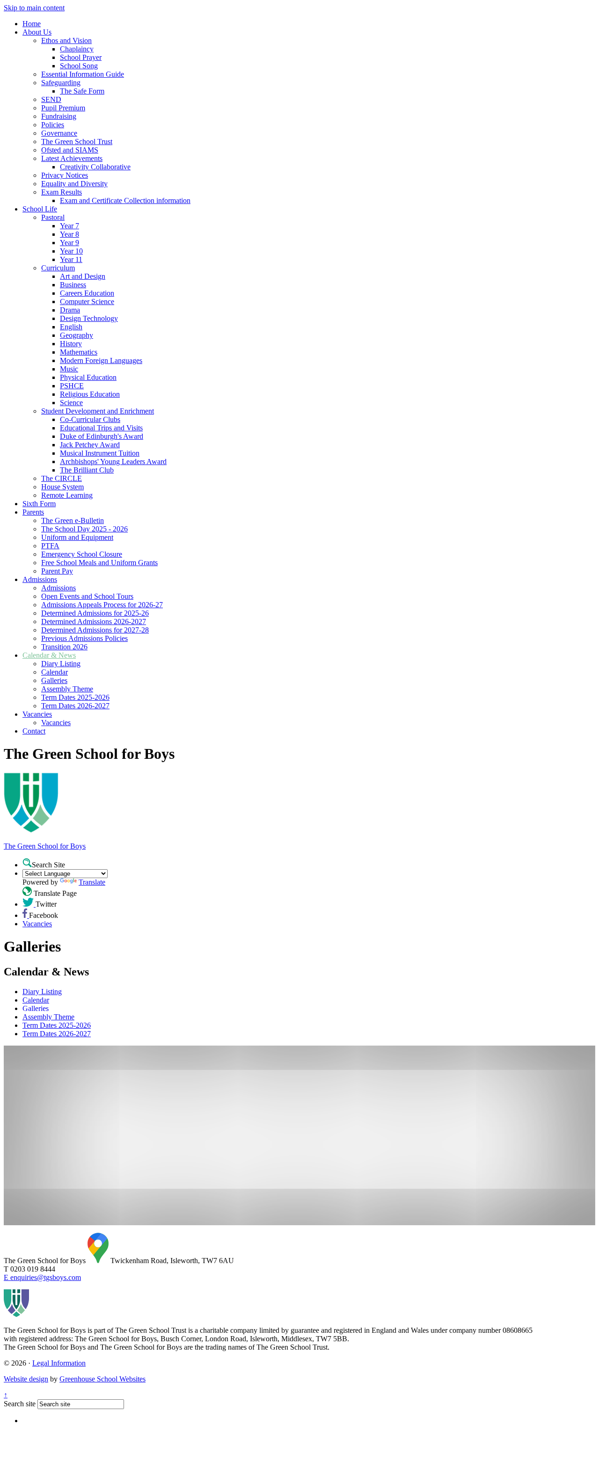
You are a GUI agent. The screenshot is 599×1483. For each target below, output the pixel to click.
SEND (51, 99)
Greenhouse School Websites (102, 1379)
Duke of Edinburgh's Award (101, 436)
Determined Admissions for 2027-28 (95, 630)
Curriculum (58, 268)
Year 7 (69, 226)
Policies (52, 125)
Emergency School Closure (81, 554)
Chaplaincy (77, 49)
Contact (33, 731)
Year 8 (69, 234)
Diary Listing (60, 664)
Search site (20, 1404)
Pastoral (53, 217)
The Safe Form (82, 91)
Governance (59, 133)
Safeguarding (60, 83)
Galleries (54, 680)
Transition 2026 (64, 647)
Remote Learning (67, 495)
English (71, 327)
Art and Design (82, 276)
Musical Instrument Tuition (99, 453)
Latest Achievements (71, 158)
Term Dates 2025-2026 (75, 697)
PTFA (50, 546)
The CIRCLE (61, 478)
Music (69, 369)
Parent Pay (57, 571)
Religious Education (90, 394)
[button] (27, 862)
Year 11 (71, 259)
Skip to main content (34, 8)
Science (71, 403)
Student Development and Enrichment (97, 411)
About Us (36, 32)
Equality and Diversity (74, 184)
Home (31, 24)
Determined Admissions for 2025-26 (95, 613)
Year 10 (71, 251)
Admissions (39, 579)
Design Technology (89, 318)
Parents (33, 512)
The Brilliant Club (87, 470)
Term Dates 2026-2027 (75, 706)
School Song (79, 66)
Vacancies (37, 714)
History (71, 344)
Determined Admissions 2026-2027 (93, 621)
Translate (92, 882)
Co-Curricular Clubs (90, 419)
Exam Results (61, 192)
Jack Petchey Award (90, 445)
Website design (26, 1379)
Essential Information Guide (82, 74)
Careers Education (87, 293)
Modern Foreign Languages (101, 360)
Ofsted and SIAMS (69, 150)
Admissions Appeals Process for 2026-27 (102, 605)
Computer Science (87, 301)
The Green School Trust (76, 141)
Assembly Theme (67, 689)
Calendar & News (49, 655)
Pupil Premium (63, 108)
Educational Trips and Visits (101, 428)
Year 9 (69, 243)
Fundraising (58, 116)
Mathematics (78, 352)
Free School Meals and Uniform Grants (99, 563)
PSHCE (72, 386)
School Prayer (81, 57)
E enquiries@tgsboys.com (42, 1277)
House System (62, 487)
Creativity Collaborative (95, 167)
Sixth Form (39, 504)
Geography (76, 335)
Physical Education (88, 377)
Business (73, 285)
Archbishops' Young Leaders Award (113, 461)
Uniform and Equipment (77, 537)
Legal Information (59, 1363)
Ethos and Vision (66, 40)
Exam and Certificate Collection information (125, 200)
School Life (39, 209)
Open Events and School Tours (87, 596)
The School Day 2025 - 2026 (84, 529)
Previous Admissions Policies (84, 638)
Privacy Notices (64, 175)
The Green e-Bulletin (72, 520)
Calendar (54, 672)
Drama (70, 310)
